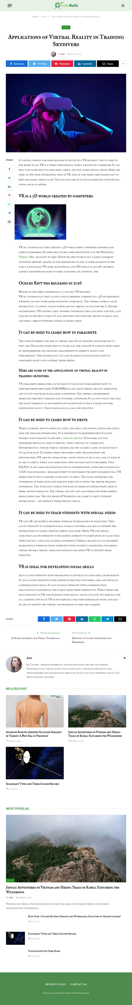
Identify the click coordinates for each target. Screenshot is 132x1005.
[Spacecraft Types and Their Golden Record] (35, 763)
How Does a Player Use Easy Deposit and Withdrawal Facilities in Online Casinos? (74, 916)
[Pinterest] (9, 195)
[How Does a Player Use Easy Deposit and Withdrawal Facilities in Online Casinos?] (15, 920)
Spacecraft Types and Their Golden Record (32, 783)
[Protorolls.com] (66, 5)
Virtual (24, 256)
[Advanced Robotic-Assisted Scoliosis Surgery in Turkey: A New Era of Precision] (35, 711)
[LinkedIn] (9, 186)
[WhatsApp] (9, 204)
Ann (63, 54)
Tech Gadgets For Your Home (44, 951)
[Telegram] (9, 212)
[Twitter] (9, 177)
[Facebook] (9, 169)
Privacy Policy (55, 984)
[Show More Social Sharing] (123, 63)
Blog (66, 27)
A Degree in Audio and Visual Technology (35, 638)
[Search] (122, 5)
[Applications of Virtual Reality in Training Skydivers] (66, 113)
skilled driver (72, 438)
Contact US (78, 984)
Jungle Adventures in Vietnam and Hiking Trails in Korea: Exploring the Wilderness (95, 733)
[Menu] (10, 5)
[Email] (9, 221)
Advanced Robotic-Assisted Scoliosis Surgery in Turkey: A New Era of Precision (34, 733)
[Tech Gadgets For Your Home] (15, 955)
